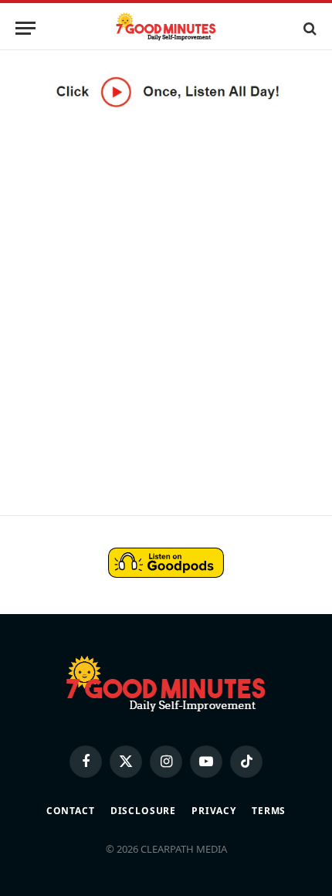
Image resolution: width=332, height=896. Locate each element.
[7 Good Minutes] (166, 28)
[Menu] (25, 28)
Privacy (213, 810)
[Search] (308, 28)
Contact (70, 810)
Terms (269, 810)
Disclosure (143, 810)
